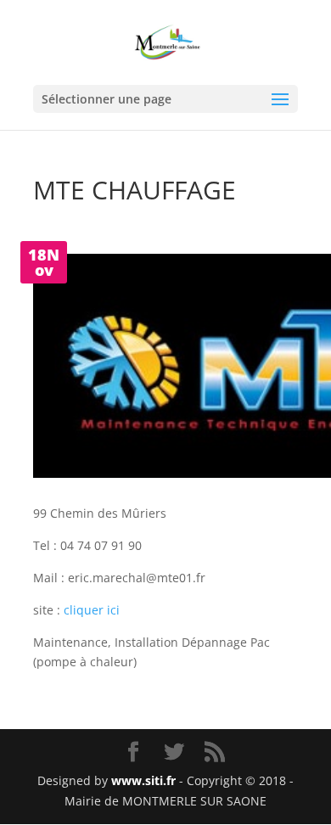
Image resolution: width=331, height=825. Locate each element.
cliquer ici (92, 610)
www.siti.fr (143, 780)
